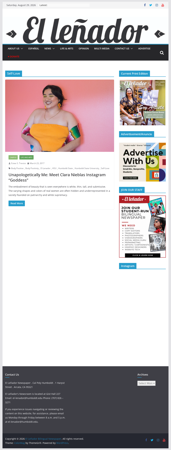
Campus (13, 157)
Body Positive (17, 168)
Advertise (144, 48)
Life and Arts (26, 157)
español (33, 48)
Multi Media (101, 48)
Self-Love (105, 168)
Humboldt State (65, 168)
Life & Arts (66, 48)
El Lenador (45, 168)
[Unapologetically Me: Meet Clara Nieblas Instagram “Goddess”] (59, 116)
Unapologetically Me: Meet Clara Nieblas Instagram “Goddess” (57, 177)
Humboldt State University (87, 168)
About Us (13, 48)
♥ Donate (13, 56)
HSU (54, 168)
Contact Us (122, 48)
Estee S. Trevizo (18, 163)
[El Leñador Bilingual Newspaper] (85, 19)
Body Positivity (32, 168)
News (47, 48)
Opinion (84, 48)
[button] (21, 48)
